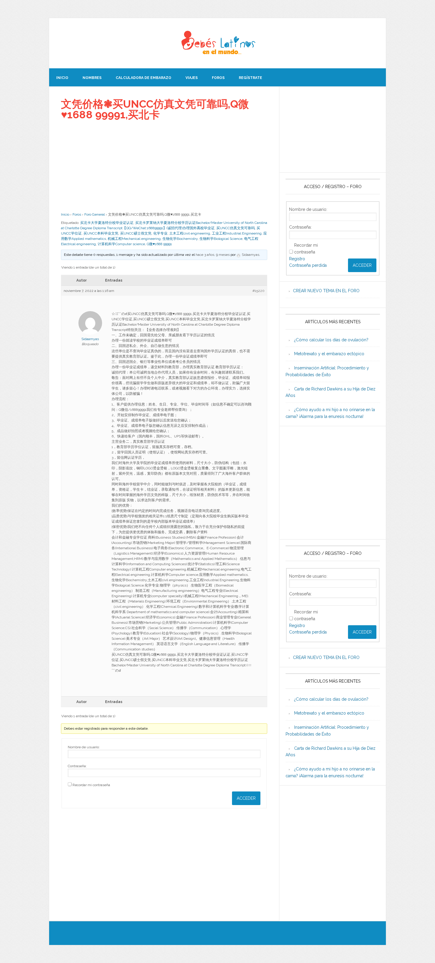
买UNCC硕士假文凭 (136, 233)
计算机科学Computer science (121, 244)
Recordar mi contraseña (91, 785)
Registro (297, 258)
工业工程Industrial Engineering (237, 233)
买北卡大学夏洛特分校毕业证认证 (106, 223)
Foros (76, 214)
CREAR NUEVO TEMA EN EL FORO (326, 290)
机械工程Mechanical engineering (134, 239)
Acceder (246, 798)
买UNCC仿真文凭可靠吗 (235, 228)
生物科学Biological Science (220, 239)
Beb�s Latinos (217, 43)
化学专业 (160, 233)
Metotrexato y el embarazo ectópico (329, 353)
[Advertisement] (164, 166)
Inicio (65, 214)
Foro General (94, 214)
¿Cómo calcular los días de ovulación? (331, 339)
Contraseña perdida (308, 265)
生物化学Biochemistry (180, 239)
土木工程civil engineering (189, 233)
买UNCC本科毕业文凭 (100, 233)
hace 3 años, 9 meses (213, 255)
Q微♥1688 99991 (159, 244)
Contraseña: (77, 766)
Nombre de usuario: (84, 747)
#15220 (258, 291)
